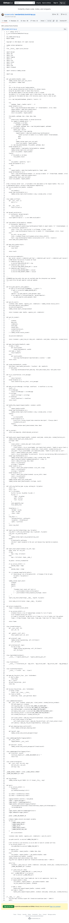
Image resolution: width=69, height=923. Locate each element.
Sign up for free (8, 906)
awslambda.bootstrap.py (25, 14)
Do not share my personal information (34, 916)
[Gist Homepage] (8, 3)
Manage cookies (52, 914)
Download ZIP (63, 20)
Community (35, 914)
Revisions (14, 20)
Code (5, 20)
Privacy (19, 914)
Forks (35, 20)
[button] (53, 21)
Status (29, 914)
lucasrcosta (9, 14)
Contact (45, 914)
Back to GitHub (46, 3)
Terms (14, 914)
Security (25, 914)
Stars (25, 20)
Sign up (62, 3)
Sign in (56, 3)
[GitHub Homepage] (30, 918)
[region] (34, 466)
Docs (40, 914)
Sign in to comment (55, 906)
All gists (38, 3)
